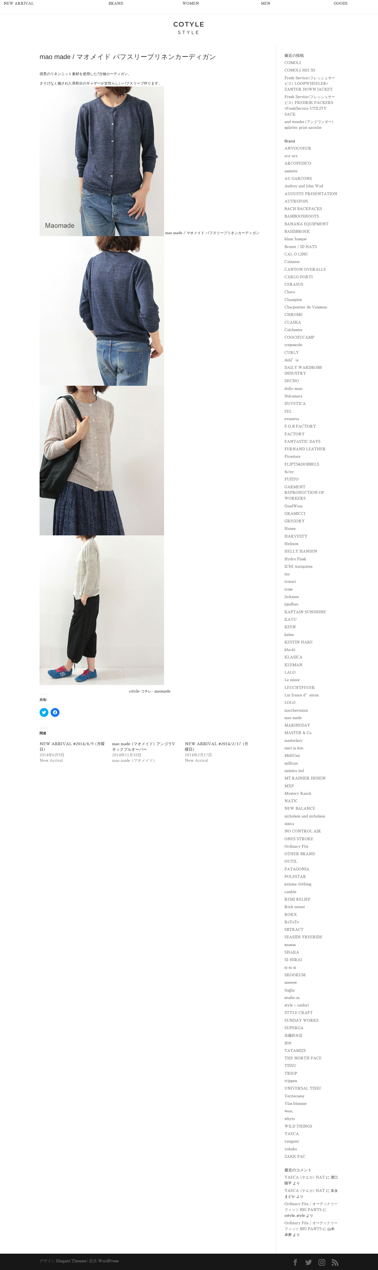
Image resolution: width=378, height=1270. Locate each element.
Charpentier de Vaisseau (305, 307)
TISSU (290, 1065)
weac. (289, 1111)
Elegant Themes (71, 1261)
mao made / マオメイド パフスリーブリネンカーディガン (212, 233)
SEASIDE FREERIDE (303, 937)
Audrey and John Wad (303, 186)
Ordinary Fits (296, 846)
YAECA (291, 1134)
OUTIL (290, 861)
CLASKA (292, 322)
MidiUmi (292, 755)
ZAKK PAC (294, 1156)
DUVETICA (295, 403)
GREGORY (294, 521)
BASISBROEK (297, 231)
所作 (288, 1043)
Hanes (290, 528)
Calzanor (292, 262)
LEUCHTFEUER (299, 687)
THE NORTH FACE (303, 1058)
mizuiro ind (294, 771)
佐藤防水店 (293, 1035)
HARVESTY (295, 536)
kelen (289, 635)
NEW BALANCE (299, 808)
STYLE (189, 32)
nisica (289, 824)
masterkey (293, 740)
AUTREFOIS (296, 201)
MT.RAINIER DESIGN (305, 778)
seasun (290, 945)
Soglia (289, 990)
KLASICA (293, 657)
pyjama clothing (297, 884)
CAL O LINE (296, 254)
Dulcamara (293, 396)
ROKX (290, 914)
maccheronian (296, 710)
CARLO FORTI (298, 277)
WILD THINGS (298, 1126)
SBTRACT (294, 929)
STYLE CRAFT (298, 1013)
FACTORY (294, 434)
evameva (291, 419)
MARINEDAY (297, 725)
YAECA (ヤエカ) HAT (304, 1177)
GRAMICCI (294, 513)
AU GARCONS (298, 178)
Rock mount (294, 907)
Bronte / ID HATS (300, 247)
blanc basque (295, 239)
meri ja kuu (293, 748)
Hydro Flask (295, 559)
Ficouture (292, 456)
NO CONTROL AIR (302, 831)
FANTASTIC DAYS (302, 441)
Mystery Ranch (297, 793)
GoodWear (293, 506)
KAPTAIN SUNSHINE (305, 612)
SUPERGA (294, 1028)
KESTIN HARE (298, 642)
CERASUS (293, 284)
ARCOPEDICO (297, 163)
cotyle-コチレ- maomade (149, 691)
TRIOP (290, 1073)
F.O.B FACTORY (300, 426)
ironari (290, 581)
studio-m (291, 998)
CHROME (293, 314)
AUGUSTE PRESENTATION (310, 194)
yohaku (290, 1149)
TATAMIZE (295, 1050)
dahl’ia (291, 360)
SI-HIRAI (293, 960)
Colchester (293, 330)
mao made (293, 718)
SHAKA (291, 952)
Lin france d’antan (301, 695)
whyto (289, 1119)
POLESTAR (295, 876)
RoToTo (291, 922)
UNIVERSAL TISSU (302, 1088)
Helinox (291, 544)
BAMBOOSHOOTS (301, 216)
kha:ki (289, 649)
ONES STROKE (298, 839)
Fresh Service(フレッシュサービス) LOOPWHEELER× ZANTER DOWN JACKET (309, 83)
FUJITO (291, 479)
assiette (290, 171)
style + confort (296, 1005)
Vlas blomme (295, 1103)
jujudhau (291, 604)
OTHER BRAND (299, 854)
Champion (293, 299)
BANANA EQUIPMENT (306, 224)
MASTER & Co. (298, 733)
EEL (288, 411)
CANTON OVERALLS (305, 269)
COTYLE (189, 24)
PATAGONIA (296, 869)
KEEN (290, 627)
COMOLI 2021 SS (299, 70)
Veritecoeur (294, 1096)
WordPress (108, 1261)
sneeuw (290, 982)
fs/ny (289, 472)
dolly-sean (293, 388)
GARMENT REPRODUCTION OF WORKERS (304, 492)
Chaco (289, 292)
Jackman (291, 597)
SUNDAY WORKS (301, 1020)
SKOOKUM (294, 975)
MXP (289, 786)
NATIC (291, 801)
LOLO (290, 702)
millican (291, 763)
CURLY (291, 352)
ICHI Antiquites (298, 566)
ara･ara (290, 156)
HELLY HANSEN (300, 551)
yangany (291, 1141)
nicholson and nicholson (304, 816)
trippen (290, 1081)
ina (287, 574)
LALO (290, 672)
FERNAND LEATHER (305, 449)
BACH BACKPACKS (303, 209)
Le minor (292, 680)
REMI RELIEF (297, 899)
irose (288, 589)
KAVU (290, 619)
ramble (290, 892)
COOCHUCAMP (299, 337)
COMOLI (292, 63)
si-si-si (290, 967)
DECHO (291, 381)
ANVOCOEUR (297, 148)
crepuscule (293, 345)
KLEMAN (293, 665)
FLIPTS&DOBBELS (301, 464)
